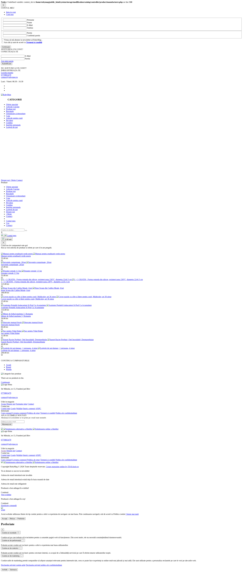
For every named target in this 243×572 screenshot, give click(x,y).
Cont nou (10, 14)
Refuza (12, 519)
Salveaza (13, 570)
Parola (29, 33)
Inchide (4, 570)
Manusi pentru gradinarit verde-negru (16, 256)
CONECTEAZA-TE (9, 52)
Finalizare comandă (9, 505)
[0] (2, 235)
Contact (19, 180)
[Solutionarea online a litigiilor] (45, 429)
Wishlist (19, 408)
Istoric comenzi (29, 408)
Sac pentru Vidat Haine (10, 333)
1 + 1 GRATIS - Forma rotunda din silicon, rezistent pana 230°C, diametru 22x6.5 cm (35, 282)
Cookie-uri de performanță (11, 540)
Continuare (5, 382)
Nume (29, 22)
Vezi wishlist (6, 495)
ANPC (38, 408)
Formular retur (21, 404)
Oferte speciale (12, 104)
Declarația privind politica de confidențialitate (44, 565)
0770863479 (6, 75)
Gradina (9, 123)
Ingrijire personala (13, 125)
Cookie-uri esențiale (9, 533)
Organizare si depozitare (15, 114)
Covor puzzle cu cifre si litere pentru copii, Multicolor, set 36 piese (27, 299)
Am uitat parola (7, 61)
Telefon (30, 28)
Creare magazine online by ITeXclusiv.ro (62, 467)
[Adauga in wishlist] (2, 260)
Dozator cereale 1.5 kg (10, 273)
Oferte (13, 180)
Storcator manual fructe (10, 325)
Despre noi (5, 180)
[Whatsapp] (3, 510)
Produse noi (11, 109)
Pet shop (9, 120)
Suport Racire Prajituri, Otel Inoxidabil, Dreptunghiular (23, 342)
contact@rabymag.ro (9, 77)
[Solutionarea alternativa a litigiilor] (18, 429)
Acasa (3, 404)
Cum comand (6, 413)
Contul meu (10, 221)
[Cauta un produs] (26, 230)
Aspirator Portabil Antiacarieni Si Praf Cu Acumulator (22, 307)
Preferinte (21, 519)
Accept (4, 519)
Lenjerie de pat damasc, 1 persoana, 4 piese (18, 350)
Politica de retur (33, 413)
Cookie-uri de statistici (10, 548)
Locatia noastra (7, 73)
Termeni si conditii (47, 413)
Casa (8, 116)
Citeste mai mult (132, 514)
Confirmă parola (33, 35)
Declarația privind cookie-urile (13, 565)
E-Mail (30, 25)
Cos (7, 223)
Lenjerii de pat (12, 127)
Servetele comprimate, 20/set (12, 265)
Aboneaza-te (6, 424)
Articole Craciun (12, 107)
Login (13, 408)
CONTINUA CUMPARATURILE (15, 360)
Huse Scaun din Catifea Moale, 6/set (15, 290)
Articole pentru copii (14, 118)
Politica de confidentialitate (66, 413)
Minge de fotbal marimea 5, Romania (16, 316)
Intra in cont (11, 12)
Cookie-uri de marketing (11, 556)
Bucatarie (10, 111)
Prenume (30, 20)
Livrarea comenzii (19, 413)
